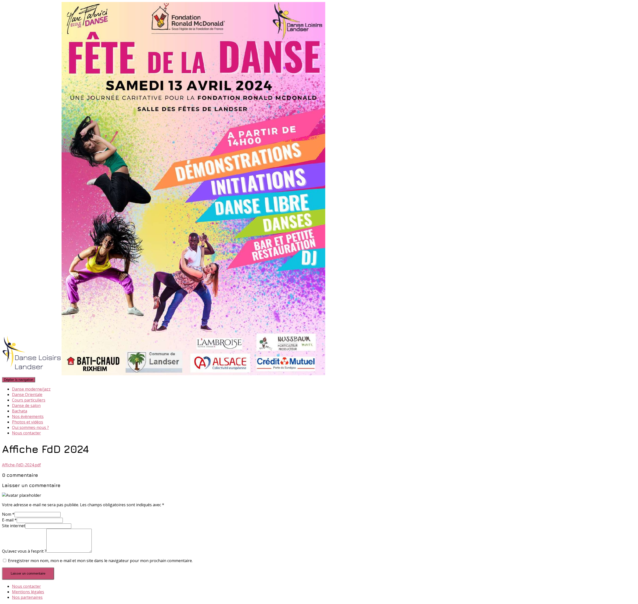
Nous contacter (26, 433)
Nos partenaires (27, 597)
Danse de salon (26, 405)
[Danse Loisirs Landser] (163, 374)
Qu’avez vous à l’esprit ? (24, 551)
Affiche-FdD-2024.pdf (21, 465)
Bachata (19, 411)
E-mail (9, 520)
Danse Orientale (27, 394)
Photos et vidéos (27, 422)
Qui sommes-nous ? (30, 427)
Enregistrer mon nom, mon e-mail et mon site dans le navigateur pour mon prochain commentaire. (100, 560)
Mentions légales (28, 592)
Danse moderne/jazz (31, 389)
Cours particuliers (28, 400)
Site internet (13, 525)
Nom (8, 514)
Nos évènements (28, 416)
